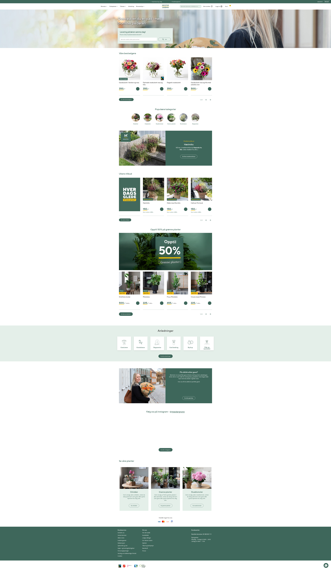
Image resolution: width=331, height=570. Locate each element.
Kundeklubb (145, 535)
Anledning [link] (131, 6)
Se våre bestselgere (126, 99)
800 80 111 (208, 534)
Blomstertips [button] (139, 6)
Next (210, 100)
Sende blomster (122, 535)
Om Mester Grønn (147, 540)
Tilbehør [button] (122, 6)
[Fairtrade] (120, 566)
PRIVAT (327, 1)
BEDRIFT (320, 1)
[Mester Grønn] (165, 6)
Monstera (146, 297)
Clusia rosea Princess (198, 297)
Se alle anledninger (166, 356)
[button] (218, 6)
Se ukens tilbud (125, 220)
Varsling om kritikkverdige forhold (127, 553)
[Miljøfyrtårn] (136, 566)
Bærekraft (145, 548)
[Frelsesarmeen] (124, 566)
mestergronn (178, 411)
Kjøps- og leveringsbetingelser (126, 548)
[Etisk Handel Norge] (142, 566)
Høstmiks (146, 203)
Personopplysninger (123, 551)
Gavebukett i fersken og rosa (129, 82)
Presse (144, 551)
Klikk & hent (121, 538)
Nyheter (144, 543)
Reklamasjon (121, 543)
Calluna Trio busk (197, 203)
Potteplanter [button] (112, 6)
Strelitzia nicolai (124, 297)
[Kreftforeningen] (130, 566)
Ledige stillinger (146, 538)
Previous (206, 100)
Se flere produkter (126, 314)
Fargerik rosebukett (174, 82)
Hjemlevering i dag (157, 1)
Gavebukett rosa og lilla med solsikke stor (201, 84)
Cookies (120, 556)
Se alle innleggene (165, 449)
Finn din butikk (146, 532)
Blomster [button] (103, 6)
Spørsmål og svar (122, 545)
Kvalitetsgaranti (176, 1)
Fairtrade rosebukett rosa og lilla (153, 84)
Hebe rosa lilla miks (173, 203)
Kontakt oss (121, 532)
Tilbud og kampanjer (148, 545)
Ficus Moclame (172, 297)
